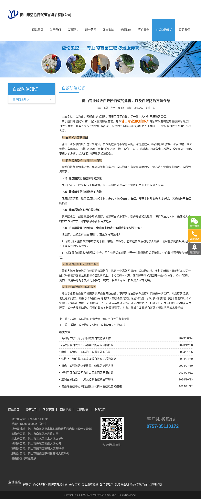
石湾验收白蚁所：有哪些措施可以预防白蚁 (87, 345)
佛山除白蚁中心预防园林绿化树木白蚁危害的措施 (91, 386)
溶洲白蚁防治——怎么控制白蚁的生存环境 (87, 379)
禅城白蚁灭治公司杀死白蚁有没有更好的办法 (97, 324)
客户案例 (143, 29)
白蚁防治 (119, 166)
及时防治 (81, 307)
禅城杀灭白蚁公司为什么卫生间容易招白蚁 (87, 372)
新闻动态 (126, 29)
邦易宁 (27, 484)
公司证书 (73, 29)
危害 (73, 153)
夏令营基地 (122, 484)
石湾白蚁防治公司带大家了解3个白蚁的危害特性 (100, 318)
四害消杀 (108, 29)
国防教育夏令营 (58, 484)
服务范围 (90, 29)
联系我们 (184, 29)
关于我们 (55, 29)
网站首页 (37, 29)
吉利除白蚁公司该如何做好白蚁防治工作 (86, 338)
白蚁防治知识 (164, 29)
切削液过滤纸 (90, 484)
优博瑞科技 (155, 484)
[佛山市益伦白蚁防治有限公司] (39, 9)
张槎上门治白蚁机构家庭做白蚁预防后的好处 (88, 358)
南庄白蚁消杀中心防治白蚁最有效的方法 (86, 352)
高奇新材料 (40, 484)
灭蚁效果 (81, 246)
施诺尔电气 (106, 484)
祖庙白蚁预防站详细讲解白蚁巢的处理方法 (87, 365)
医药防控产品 (138, 484)
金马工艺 (74, 484)
